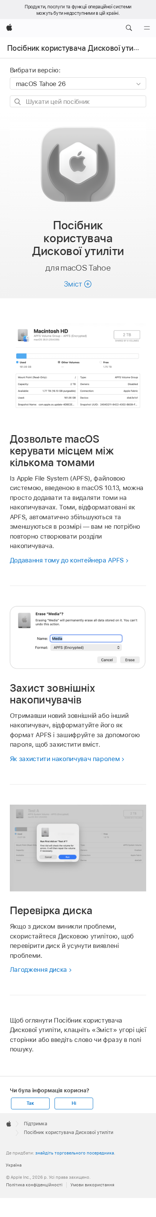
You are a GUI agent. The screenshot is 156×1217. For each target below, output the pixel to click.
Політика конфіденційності (34, 1184)
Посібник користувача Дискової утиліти (77, 48)
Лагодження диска (38, 969)
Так (30, 1103)
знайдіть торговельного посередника (74, 1153)
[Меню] (147, 28)
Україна (14, 1165)
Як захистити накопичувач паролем (65, 759)
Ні (74, 1103)
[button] (129, 28)
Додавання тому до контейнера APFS (67, 560)
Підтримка (35, 1123)
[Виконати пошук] (18, 102)
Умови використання (92, 1184)
